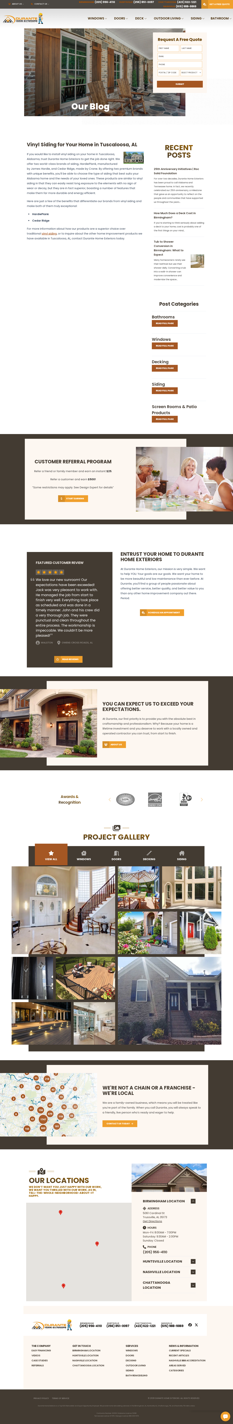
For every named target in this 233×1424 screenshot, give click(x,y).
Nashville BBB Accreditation (187, 1360)
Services (132, 1346)
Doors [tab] (116, 859)
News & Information (183, 1346)
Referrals (38, 1365)
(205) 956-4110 (155, 1252)
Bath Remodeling (136, 1375)
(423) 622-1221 (145, 1326)
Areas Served (177, 1365)
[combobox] (191, 72)
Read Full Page (165, 323)
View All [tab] (51, 859)
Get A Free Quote (219, 4)
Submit (180, 84)
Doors (119, 18)
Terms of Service (60, 1398)
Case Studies (40, 1360)
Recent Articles (179, 1355)
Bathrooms (163, 317)
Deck (139, 18)
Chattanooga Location (156, 1285)
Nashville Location (161, 1272)
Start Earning (75, 498)
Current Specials (180, 1350)
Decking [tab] (149, 859)
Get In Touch (81, 1346)
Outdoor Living (167, 18)
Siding (196, 18)
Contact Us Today (118, 1123)
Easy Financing (41, 1350)
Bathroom (220, 18)
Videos (36, 1355)
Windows (96, 18)
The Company (41, 1346)
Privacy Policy (41, 1398)
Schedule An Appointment (164, 612)
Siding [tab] (181, 859)
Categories (176, 1370)
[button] (63, 1286)
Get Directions (152, 1221)
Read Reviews (70, 659)
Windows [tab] (84, 859)
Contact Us (40, 4)
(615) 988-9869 (172, 1326)
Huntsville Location (162, 1261)
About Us (17, 4)
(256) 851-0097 (117, 1326)
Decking (160, 362)
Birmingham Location (164, 1201)
